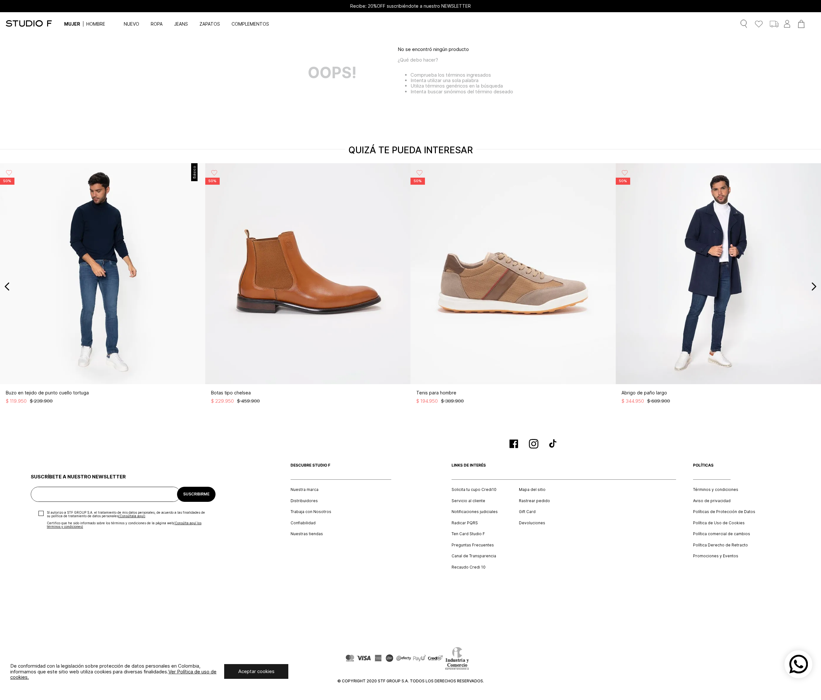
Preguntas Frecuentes (473, 545)
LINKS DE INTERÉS (469, 465)
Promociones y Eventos (715, 556)
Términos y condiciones (715, 489)
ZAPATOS (209, 24)
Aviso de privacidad (712, 501)
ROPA (157, 24)
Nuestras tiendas (307, 534)
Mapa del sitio (532, 489)
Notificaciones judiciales (475, 512)
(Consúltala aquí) (131, 516)
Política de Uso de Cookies (719, 523)
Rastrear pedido (534, 501)
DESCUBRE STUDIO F (310, 465)
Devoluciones (532, 523)
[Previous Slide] (7, 286)
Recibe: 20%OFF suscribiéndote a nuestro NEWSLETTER (410, 6)
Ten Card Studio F (468, 534)
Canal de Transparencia (474, 556)
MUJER (72, 24)
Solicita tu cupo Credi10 (474, 489)
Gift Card (527, 512)
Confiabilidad (303, 523)
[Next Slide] (814, 286)
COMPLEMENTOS (250, 24)
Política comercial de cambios (721, 534)
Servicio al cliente (468, 501)
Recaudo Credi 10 (469, 567)
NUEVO (131, 24)
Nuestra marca (304, 489)
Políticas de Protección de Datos (724, 512)
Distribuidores (304, 501)
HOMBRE (95, 24)
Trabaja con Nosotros (311, 512)
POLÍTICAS (703, 465)
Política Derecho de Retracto (720, 545)
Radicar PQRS (465, 523)
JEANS (181, 24)
